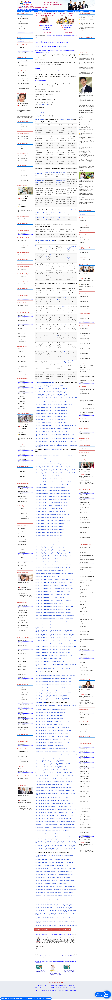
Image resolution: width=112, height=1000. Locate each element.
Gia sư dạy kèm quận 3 (84, 751)
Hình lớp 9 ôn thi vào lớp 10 (85, 537)
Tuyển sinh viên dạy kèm (22, 620)
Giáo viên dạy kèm (21, 554)
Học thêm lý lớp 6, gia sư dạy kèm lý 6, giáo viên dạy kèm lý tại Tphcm (54, 787)
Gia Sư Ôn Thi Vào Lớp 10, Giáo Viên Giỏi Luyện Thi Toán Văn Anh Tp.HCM (56, 889)
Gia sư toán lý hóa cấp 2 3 (23, 180)
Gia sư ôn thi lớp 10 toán (22, 513)
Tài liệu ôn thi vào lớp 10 (84, 634)
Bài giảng (66, 11)
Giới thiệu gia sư (21, 348)
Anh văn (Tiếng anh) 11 (22, 498)
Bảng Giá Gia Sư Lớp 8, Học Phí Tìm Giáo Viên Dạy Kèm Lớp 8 (52, 401)
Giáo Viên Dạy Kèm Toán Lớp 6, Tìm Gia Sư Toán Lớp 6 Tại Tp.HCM (53, 637)
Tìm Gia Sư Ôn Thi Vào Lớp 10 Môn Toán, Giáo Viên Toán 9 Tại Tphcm (54, 899)
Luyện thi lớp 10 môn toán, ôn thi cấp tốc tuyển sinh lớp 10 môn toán (53, 877)
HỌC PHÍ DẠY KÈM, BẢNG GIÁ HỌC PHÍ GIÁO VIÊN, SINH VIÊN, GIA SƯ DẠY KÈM (56, 445)
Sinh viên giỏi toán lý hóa (23, 729)
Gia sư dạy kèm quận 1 (84, 746)
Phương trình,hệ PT (83, 532)
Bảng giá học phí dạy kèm (23, 768)
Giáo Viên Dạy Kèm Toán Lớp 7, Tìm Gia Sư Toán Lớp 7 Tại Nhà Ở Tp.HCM (55, 635)
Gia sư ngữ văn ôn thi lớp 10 (23, 518)
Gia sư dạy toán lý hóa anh (23, 761)
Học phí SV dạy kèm (22, 666)
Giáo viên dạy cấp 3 (21, 533)
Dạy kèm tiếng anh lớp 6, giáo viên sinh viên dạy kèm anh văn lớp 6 (53, 493)
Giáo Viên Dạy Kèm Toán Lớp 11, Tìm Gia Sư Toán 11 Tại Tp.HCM (53, 621)
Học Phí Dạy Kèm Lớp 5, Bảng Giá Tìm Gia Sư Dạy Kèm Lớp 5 (52, 410)
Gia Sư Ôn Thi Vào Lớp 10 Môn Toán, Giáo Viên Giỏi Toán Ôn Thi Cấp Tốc (55, 886)
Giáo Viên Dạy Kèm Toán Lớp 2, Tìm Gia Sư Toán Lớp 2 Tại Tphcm (53, 649)
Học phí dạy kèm (39, 382)
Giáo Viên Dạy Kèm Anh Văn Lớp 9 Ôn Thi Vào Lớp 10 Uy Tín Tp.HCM (54, 862)
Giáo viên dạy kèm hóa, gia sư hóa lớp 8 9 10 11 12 (49, 658)
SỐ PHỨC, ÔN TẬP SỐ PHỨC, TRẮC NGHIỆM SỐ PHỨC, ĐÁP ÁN (70, 972)
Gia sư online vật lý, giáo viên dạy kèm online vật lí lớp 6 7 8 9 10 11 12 (54, 455)
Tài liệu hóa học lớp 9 (22, 471)
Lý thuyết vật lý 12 (83, 512)
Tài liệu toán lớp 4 (21, 388)
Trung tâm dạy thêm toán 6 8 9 (85, 808)
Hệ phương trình (83, 654)
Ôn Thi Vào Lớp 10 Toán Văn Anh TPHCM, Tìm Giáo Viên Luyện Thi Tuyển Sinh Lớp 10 (55, 922)
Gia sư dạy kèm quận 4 (84, 753)
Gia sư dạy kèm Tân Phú (84, 778)
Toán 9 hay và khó (83, 623)
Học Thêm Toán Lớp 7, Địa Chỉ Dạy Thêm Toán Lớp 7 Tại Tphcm (52, 742)
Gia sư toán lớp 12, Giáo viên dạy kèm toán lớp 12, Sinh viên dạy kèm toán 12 (55, 470)
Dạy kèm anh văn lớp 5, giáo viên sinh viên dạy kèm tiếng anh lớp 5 (53, 496)
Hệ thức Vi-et (82, 662)
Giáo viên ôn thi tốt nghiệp (85, 358)
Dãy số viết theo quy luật (84, 657)
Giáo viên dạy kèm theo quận (23, 88)
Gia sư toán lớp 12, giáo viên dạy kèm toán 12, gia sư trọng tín (51, 547)
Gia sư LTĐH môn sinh (84, 353)
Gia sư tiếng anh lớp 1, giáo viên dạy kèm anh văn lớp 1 (50, 544)
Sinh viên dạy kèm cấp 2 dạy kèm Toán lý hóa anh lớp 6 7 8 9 (51, 696)
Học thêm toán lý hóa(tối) (23, 305)
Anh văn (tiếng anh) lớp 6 (23, 486)
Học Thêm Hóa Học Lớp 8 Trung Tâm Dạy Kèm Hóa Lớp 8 (51, 724)
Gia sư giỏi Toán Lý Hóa (22, 724)
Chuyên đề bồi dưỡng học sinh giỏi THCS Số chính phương (43, 955)
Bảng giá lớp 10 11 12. (22, 679)
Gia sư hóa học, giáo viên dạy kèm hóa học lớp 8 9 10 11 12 (51, 570)
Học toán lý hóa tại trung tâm (23, 62)
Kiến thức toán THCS (84, 562)
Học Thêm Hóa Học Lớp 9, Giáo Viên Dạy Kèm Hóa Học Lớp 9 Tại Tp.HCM (55, 827)
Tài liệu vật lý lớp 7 (21, 449)
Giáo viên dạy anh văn (22, 544)
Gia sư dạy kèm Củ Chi (84, 793)
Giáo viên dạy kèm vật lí (22, 75)
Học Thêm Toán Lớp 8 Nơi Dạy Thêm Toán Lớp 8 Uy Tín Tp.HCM (53, 739)
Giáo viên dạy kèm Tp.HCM (23, 753)
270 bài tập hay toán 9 (84, 614)
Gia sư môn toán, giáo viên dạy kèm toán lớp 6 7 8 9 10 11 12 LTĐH (53, 567)
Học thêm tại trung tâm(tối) (23, 23)
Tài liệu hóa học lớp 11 (22, 476)
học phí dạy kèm (49, 240)
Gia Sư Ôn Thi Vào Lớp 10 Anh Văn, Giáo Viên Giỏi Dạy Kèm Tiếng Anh (54, 892)
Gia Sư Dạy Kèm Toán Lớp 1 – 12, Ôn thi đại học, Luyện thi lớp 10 (53, 467)
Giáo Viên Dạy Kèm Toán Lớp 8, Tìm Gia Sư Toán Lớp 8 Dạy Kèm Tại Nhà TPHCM (55, 631)
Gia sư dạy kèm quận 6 (84, 758)
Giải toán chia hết (83, 626)
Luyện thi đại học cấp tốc (22, 366)
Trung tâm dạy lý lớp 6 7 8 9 (85, 814)
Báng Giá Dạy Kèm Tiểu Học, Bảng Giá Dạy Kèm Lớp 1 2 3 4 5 (52, 431)
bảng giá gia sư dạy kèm (66, 119)
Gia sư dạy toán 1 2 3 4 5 (22, 124)
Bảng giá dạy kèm (39, 119)
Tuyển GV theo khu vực (22, 630)
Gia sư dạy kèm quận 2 (84, 748)
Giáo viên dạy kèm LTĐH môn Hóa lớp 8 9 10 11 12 (49, 576)
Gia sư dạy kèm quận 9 (84, 766)
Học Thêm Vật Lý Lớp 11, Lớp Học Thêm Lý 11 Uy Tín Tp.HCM (52, 830)
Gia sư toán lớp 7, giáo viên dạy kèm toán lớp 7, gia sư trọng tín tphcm (53, 558)
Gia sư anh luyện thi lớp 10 (23, 516)
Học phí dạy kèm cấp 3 (22, 645)
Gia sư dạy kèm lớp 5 (22, 247)
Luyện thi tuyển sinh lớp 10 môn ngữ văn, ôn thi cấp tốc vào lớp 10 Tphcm (54, 874)
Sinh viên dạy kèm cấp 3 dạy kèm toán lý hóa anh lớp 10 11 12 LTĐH (53, 693)
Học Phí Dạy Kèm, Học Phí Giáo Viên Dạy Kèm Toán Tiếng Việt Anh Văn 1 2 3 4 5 (56, 442)
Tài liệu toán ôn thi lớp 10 (84, 539)
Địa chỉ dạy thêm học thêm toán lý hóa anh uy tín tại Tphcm (51, 709)
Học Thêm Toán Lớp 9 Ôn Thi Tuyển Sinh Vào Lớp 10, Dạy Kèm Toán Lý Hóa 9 (56, 809)
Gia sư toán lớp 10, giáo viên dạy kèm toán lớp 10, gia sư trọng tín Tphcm (54, 553)
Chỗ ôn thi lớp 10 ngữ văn (84, 829)
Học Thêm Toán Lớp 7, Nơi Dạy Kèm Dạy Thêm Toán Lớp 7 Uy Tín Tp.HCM (55, 848)
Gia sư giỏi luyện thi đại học (85, 338)
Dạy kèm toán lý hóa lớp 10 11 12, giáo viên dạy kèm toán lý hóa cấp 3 (53, 758)
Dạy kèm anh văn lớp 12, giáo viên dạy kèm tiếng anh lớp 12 (51, 475)
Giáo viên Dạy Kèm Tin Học (23, 707)
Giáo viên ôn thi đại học (84, 328)
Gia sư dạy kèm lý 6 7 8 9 (23, 136)
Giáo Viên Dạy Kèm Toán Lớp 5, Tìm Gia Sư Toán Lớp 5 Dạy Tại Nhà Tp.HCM (56, 640)
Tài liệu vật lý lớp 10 (22, 456)
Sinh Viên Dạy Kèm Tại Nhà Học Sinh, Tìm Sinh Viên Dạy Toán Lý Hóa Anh (55, 675)
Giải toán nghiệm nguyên (84, 643)
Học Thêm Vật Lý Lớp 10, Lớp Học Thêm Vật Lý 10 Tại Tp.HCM (52, 784)
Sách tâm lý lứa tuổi (21, 50)
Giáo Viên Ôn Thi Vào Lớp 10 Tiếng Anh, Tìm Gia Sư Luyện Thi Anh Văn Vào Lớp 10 (56, 918)
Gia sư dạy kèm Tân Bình (84, 776)
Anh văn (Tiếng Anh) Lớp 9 (23, 493)
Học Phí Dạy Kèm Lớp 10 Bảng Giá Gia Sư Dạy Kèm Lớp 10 (51, 394)
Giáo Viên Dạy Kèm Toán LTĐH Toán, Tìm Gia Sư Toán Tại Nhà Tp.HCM (55, 615)
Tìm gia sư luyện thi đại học (23, 617)
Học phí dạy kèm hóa (22, 653)
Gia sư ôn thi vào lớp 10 (22, 358)
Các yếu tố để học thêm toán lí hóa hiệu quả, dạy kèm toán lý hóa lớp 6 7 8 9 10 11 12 (56, 706)
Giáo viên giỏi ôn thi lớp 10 (85, 321)
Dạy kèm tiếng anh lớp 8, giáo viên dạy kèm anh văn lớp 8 (50, 487)
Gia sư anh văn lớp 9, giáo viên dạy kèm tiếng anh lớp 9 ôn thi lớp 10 (53, 520)
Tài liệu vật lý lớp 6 (21, 446)
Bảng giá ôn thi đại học (22, 671)
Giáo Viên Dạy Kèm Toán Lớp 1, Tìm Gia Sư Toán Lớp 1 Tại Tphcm (53, 652)
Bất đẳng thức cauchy (84, 665)
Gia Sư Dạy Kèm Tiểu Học (23, 714)
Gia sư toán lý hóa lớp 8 (22, 178)
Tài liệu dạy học (21, 47)
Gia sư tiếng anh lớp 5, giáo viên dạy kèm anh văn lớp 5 (50, 532)
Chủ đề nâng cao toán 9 (84, 616)
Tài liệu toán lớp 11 (21, 406)
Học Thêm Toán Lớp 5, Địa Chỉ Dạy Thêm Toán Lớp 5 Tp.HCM (52, 797)
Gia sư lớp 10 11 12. (22, 568)
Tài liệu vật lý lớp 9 (21, 454)
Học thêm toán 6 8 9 (22, 315)
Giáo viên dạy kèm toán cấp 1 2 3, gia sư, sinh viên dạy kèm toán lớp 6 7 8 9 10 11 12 (56, 665)
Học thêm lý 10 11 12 (22, 323)
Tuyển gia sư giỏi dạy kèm (23, 632)
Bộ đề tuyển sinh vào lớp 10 (50, 42)
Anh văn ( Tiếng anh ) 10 (22, 496)
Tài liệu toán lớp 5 (21, 391)
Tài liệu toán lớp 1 (21, 381)
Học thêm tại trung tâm (79, 11)
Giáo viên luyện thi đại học (23, 363)
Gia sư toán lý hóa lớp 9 (22, 175)
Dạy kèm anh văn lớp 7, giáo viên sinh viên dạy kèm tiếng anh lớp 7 (53, 490)
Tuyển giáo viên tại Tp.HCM (23, 31)
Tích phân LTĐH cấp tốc (84, 507)
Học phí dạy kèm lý (21, 650)
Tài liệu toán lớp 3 (21, 386)
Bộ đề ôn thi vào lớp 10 (40, 42)
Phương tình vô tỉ (83, 659)
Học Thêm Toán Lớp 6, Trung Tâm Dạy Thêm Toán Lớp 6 (50, 745)
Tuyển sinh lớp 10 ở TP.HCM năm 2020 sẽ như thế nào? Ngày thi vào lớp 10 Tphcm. (55, 856)
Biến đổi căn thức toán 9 (84, 651)
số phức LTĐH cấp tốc (84, 534)
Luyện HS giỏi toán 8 (84, 599)
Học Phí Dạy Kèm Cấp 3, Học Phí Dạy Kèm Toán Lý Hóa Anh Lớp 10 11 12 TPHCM (55, 435)
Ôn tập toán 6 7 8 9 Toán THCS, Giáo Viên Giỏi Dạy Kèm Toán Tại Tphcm (55, 824)
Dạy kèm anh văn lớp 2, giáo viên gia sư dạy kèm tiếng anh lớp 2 (52, 505)
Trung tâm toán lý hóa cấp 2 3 (85, 824)
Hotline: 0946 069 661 (70, 988)
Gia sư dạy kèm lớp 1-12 (22, 756)
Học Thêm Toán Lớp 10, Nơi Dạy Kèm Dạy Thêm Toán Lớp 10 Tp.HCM (54, 803)
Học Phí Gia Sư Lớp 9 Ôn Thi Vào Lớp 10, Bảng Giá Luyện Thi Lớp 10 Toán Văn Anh (56, 398)
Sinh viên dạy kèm (21, 552)
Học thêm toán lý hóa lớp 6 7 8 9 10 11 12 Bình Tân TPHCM (51, 769)
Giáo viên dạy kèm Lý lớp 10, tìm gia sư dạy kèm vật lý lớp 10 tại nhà (53, 600)
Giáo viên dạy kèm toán (22, 72)
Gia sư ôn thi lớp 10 (21, 557)
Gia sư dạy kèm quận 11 (84, 771)
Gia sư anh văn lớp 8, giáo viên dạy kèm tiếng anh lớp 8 (50, 523)
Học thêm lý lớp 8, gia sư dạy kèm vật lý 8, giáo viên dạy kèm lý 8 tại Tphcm (55, 790)
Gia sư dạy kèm (21, 549)
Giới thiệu (23, 11)
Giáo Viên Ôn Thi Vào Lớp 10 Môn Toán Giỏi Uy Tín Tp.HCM (52, 464)
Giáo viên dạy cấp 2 (21, 531)
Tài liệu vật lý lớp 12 (22, 461)
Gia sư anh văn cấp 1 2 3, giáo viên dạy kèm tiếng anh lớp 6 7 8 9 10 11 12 (54, 564)
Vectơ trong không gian (84, 514)
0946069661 (4, 998)
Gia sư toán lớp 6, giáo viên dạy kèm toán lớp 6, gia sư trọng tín (51, 561)
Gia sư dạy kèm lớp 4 (22, 240)
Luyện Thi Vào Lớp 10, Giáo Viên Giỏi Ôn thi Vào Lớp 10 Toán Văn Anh (54, 902)
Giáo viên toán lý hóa (22, 546)
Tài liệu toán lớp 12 (21, 408)
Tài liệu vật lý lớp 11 (22, 459)
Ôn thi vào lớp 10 (21, 28)
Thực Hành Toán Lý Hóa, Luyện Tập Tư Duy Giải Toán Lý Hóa (52, 748)
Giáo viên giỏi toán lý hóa (23, 727)
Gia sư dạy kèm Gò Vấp (84, 786)
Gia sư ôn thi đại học (22, 361)
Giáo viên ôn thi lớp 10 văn (23, 511)
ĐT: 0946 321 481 (56, 988)
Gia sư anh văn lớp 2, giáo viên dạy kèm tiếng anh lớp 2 (50, 541)
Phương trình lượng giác (84, 524)
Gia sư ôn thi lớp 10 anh (22, 508)
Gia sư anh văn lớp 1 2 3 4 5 (23, 155)
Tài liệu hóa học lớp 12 (22, 479)
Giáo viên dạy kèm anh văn (23, 80)
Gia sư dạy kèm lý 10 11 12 (23, 138)
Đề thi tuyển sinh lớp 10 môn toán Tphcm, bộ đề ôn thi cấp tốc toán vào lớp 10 (55, 880)
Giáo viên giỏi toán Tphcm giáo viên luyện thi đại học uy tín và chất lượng (54, 573)
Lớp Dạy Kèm (20, 351)
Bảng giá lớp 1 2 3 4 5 (22, 674)
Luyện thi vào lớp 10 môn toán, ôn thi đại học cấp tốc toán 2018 (52, 778)
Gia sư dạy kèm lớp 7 (22, 262)
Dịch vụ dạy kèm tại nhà (84, 239)
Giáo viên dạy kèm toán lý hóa (23, 83)
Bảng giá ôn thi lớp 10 (22, 669)
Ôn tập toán (20, 371)
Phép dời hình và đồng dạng (85, 529)
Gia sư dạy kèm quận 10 (84, 768)
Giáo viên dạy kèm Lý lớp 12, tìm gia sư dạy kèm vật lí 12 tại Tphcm (53, 594)
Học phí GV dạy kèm (22, 661)
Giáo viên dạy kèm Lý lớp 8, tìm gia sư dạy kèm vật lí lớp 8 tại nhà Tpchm (54, 606)
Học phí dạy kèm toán (22, 648)
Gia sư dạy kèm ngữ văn (22, 694)
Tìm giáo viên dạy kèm (22, 605)
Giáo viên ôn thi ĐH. (22, 341)
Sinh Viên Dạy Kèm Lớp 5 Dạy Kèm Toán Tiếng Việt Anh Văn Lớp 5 (53, 678)
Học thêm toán (38, 173)
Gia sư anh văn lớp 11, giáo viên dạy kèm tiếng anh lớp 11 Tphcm (52, 514)
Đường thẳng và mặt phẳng (85, 522)
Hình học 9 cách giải (83, 667)
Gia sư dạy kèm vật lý (22, 689)
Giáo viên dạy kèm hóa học (23, 78)
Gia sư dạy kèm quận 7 (84, 761)
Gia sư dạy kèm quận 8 (84, 763)
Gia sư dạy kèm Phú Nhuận (85, 781)
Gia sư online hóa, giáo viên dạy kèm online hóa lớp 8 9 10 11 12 (52, 458)
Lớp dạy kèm (38, 115)
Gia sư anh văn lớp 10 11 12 (23, 160)
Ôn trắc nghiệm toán (22, 368)
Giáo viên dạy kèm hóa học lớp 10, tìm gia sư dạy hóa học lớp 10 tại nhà (54, 585)
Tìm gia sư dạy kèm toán (22, 610)
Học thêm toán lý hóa (40, 702)
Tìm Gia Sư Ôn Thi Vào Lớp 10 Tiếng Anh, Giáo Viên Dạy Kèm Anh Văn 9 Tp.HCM (55, 914)
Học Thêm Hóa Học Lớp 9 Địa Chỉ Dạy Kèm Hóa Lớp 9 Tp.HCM (52, 721)
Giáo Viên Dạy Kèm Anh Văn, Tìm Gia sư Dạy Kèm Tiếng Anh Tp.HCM (54, 655)
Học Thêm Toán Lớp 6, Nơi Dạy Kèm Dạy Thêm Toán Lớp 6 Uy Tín (53, 839)
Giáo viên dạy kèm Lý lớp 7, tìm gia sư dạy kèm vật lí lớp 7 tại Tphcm (53, 609)
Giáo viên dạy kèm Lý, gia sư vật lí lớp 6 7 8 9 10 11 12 (50, 661)
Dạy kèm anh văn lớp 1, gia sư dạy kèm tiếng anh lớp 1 (49, 508)
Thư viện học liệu (21, 39)
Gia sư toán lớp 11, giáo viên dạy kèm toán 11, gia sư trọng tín (51, 550)
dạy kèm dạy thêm (61, 46)
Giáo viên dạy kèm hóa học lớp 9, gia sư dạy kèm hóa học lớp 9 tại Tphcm (54, 588)
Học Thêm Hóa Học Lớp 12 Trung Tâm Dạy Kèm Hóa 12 (50, 712)
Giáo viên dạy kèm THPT (23, 719)
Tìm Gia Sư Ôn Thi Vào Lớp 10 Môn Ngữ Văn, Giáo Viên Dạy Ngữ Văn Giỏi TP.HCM (55, 895)
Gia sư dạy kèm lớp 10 (22, 283)
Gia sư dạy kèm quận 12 (84, 773)
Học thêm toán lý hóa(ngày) (23, 307)
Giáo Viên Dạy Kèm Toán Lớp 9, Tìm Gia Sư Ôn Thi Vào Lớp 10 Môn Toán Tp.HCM (55, 627)
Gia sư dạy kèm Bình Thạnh (85, 783)
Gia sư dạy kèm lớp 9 (22, 276)
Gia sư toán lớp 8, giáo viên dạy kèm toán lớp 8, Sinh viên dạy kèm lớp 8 (54, 556)
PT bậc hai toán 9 (83, 629)
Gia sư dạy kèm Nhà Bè (84, 798)
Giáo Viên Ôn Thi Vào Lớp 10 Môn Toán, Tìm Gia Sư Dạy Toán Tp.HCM (54, 905)
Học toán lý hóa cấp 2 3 (22, 331)
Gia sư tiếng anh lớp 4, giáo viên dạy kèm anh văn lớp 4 (50, 535)
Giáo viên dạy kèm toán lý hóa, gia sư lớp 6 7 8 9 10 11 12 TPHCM (53, 668)
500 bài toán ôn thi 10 (84, 636)
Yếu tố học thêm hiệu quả (22, 60)
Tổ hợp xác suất (82, 509)
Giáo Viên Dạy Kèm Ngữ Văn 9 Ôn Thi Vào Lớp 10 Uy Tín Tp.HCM (53, 859)
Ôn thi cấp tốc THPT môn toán (24, 26)
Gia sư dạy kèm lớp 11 (22, 290)
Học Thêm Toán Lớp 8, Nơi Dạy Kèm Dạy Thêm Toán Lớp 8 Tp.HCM (53, 806)
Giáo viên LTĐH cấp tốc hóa (85, 348)
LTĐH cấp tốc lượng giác (84, 527)
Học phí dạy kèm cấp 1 (22, 640)
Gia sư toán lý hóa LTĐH (22, 356)
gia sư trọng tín (73, 209)
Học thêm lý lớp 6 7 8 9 (22, 320)
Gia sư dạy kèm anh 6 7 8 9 (23, 158)
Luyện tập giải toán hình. (84, 674)
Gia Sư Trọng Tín (45, 112)
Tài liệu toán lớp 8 (21, 398)
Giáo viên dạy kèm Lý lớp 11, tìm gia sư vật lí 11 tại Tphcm (50, 597)
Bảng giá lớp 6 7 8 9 (22, 677)
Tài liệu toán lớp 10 (21, 403)
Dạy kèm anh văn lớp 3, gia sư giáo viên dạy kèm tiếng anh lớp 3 (52, 502)
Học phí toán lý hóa (21, 658)
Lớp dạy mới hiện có (83, 448)
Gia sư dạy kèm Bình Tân (84, 788)
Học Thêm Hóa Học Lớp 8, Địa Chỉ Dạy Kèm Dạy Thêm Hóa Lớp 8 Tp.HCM (55, 781)
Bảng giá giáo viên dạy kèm (23, 18)
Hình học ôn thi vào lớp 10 (85, 504)
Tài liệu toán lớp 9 (21, 401)
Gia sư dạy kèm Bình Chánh (85, 796)
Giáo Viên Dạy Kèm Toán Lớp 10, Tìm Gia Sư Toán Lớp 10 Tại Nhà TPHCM (55, 624)
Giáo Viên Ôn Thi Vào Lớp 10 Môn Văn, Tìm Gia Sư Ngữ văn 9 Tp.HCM (54, 908)
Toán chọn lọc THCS (83, 589)
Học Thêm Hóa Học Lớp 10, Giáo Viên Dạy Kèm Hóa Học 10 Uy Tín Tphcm (55, 821)
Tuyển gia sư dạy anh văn (22, 607)
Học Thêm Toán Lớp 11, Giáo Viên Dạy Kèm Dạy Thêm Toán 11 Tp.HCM (54, 812)
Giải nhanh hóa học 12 (84, 517)
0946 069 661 (24, 105)
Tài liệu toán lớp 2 (21, 383)
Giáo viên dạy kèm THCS (23, 717)
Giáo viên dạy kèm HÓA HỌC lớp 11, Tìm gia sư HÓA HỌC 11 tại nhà (54, 582)
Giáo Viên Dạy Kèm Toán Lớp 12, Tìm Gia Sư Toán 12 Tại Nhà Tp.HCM (54, 618)
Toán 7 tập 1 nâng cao (84, 596)
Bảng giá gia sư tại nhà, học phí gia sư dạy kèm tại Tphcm (50, 386)
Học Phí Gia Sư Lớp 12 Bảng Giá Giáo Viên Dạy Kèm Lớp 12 (51, 389)
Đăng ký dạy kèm (21, 744)
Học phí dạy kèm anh (22, 656)
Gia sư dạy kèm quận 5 (84, 756)
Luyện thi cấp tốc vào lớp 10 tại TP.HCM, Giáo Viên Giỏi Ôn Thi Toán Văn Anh (56, 868)
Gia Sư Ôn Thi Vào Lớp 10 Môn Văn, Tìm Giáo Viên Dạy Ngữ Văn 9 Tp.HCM (56, 911)
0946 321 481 (24, 108)
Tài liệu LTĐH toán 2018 (84, 497)
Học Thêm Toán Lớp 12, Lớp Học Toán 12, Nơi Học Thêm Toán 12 (53, 800)
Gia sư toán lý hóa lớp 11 (22, 170)
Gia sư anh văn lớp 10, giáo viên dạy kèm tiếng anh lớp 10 (50, 517)
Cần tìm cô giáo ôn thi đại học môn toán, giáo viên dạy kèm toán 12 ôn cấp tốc (55, 775)
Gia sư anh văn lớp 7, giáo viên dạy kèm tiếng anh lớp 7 (50, 526)
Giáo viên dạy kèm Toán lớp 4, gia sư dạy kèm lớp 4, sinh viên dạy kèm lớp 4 (55, 643)
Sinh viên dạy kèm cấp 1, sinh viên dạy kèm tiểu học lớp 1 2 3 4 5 (52, 699)
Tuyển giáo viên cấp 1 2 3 (23, 627)
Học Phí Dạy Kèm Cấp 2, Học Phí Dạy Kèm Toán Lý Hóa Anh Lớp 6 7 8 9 (55, 438)
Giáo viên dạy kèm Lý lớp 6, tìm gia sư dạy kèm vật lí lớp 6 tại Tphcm (53, 612)
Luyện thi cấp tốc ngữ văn (84, 356)
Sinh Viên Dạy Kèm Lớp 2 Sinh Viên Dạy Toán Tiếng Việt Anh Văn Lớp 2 (54, 687)
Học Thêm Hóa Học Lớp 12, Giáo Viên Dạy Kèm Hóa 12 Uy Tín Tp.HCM (54, 815)
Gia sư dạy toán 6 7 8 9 (22, 126)
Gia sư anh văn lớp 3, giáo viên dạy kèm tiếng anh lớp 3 (50, 538)
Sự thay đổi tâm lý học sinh (85, 259)
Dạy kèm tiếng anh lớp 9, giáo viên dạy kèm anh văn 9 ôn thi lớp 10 (53, 484)
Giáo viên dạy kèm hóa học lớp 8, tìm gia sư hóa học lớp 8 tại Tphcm (53, 591)
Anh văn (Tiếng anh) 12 (22, 501)
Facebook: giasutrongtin (16, 998)
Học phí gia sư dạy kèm (22, 16)
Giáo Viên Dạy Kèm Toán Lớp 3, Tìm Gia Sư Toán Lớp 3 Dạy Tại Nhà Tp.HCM (56, 646)
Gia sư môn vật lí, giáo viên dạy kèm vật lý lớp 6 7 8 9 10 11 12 (52, 761)
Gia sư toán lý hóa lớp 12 (84, 296)
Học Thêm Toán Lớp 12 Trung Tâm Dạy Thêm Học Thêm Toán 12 (52, 727)
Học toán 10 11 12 (21, 317)
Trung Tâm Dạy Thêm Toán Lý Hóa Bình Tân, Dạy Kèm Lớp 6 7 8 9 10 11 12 (55, 751)
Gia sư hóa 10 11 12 (21, 148)
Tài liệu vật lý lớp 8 (21, 451)
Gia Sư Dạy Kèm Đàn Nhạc (23, 709)
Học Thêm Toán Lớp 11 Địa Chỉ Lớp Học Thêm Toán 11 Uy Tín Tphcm (54, 730)
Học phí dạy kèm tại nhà (22, 771)
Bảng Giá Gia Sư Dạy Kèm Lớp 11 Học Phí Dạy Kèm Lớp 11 (51, 392)
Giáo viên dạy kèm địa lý (22, 702)
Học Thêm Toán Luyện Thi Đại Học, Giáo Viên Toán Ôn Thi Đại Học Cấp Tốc (55, 846)
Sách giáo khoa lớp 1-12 (22, 52)
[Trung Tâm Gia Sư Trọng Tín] (26, 2)
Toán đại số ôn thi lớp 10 (84, 631)
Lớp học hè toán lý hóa (22, 65)
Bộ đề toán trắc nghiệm (84, 494)
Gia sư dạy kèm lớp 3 (22, 233)
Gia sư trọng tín (82, 242)
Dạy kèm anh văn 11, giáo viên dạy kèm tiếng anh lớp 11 (50, 478)
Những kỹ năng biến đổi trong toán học (87, 559)
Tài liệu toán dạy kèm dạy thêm (62, 42)
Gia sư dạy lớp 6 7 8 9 (22, 565)
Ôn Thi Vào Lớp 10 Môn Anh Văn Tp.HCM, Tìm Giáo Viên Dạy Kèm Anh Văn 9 (56, 925)
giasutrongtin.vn (41, 80)
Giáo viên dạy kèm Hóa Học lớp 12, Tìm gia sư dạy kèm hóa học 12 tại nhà (54, 579)
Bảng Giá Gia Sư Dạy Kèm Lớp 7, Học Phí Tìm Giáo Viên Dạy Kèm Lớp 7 (55, 404)
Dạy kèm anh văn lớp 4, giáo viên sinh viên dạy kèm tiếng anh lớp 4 (53, 499)
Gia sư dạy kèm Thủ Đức (84, 791)
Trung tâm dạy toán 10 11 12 (85, 811)
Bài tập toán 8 (82, 604)
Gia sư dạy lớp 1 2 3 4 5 (22, 562)
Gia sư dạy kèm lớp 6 (22, 254)
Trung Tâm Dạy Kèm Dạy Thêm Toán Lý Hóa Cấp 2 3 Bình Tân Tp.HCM (54, 772)
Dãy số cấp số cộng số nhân (85, 519)
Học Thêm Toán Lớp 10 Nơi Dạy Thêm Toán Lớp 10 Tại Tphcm (52, 733)
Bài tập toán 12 (82, 499)
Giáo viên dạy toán (21, 536)
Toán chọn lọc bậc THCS (84, 649)
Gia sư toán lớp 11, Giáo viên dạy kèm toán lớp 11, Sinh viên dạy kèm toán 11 (55, 473)
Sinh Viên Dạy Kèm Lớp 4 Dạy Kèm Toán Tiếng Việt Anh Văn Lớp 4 (53, 681)
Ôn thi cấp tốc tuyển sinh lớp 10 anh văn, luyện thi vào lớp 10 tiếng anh (54, 871)
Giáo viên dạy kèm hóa (22, 541)
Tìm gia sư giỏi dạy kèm (22, 615)
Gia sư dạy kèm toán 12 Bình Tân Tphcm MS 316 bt (68, 955)
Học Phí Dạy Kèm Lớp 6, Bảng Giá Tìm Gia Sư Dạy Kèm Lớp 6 (52, 407)
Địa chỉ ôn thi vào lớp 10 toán (85, 827)
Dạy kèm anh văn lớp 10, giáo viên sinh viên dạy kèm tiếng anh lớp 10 (53, 481)
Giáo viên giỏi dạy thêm (84, 335)
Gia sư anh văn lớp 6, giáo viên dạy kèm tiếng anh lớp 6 (50, 529)
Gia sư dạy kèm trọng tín (84, 212)
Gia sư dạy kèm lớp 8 (22, 269)
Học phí (32, 11)
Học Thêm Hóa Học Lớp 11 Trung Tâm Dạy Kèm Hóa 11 (50, 715)
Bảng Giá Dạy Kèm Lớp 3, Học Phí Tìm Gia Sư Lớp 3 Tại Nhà (51, 416)
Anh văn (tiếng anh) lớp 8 (23, 491)
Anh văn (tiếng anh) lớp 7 (23, 488)
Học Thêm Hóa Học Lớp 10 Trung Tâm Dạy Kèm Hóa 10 (50, 718)
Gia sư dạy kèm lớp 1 (22, 218)
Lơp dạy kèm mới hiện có (22, 751)
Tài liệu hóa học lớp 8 (22, 468)
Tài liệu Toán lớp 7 (21, 396)
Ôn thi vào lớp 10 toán (22, 333)
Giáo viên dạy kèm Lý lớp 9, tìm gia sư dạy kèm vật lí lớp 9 (50, 603)
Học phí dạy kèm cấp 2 (22, 642)
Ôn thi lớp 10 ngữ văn (22, 336)
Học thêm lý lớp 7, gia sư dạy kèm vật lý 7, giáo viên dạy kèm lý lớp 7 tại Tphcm (56, 836)
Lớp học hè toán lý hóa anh (23, 21)
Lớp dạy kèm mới (42, 11)
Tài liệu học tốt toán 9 (84, 611)
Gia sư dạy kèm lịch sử (22, 699)
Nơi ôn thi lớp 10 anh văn (84, 832)
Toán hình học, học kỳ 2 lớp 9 (85, 547)
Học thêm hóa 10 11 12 (22, 328)
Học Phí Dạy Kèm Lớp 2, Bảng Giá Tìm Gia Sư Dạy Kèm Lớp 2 (52, 419)
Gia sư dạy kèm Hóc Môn (84, 801)
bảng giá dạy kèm (49, 382)
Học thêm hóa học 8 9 (22, 325)
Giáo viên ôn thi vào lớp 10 (85, 316)
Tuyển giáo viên (55, 11)
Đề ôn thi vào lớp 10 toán (84, 502)
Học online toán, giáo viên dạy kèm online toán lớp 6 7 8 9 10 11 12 (53, 461)
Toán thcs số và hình (83, 564)
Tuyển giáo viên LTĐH (22, 612)
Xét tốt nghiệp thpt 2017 (84, 393)
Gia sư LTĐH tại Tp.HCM (84, 330)
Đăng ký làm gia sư (21, 353)
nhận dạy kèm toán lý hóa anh (53, 449)
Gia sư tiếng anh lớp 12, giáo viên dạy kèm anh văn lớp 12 (50, 511)
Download (37, 68)
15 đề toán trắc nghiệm (84, 492)
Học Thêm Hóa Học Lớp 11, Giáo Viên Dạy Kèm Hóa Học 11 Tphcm (53, 818)
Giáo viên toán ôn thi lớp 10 (23, 521)
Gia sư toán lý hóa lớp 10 (22, 173)
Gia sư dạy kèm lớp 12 (22, 298)
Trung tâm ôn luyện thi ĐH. (85, 835)
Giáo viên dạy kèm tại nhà (23, 722)
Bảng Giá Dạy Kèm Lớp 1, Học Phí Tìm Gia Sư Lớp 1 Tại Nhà (51, 422)
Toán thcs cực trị (83, 646)
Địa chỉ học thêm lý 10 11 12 (85, 816)
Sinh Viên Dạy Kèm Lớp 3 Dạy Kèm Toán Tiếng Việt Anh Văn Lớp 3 (53, 684)
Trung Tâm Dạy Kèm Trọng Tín (42, 41)
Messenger (91, 11)
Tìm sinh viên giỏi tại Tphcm (23, 622)
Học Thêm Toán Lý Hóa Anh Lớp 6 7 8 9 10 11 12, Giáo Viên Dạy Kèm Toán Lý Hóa (56, 754)
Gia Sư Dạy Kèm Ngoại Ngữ (23, 704)
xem (54, 115)
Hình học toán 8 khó (83, 601)
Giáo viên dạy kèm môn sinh (23, 697)
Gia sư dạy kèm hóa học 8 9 (23, 146)
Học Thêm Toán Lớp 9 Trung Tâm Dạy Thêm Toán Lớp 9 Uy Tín (52, 736)
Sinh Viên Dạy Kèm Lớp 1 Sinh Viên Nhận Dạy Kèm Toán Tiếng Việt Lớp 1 (55, 690)
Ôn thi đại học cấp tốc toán (85, 343)
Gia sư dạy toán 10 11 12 (22, 129)
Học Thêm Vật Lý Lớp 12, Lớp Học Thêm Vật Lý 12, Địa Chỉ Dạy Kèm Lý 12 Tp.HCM (56, 794)
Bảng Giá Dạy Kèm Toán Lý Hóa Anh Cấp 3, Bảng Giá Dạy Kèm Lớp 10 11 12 (56, 425)
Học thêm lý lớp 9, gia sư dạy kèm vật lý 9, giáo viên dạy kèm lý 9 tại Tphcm (55, 833)
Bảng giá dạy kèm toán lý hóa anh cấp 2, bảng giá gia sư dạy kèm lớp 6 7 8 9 (55, 428)
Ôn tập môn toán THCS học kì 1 (86, 549)
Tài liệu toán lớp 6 (21, 393)
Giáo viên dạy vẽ (21, 712)
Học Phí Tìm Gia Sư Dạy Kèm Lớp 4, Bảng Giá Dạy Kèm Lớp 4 (52, 413)
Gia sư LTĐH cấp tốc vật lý (85, 345)
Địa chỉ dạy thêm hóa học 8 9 (85, 819)
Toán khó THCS (83, 552)
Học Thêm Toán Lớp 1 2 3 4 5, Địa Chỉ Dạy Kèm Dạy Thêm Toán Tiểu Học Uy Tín (56, 842)
